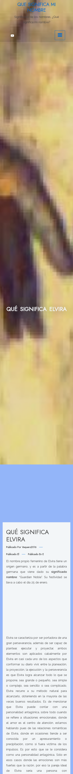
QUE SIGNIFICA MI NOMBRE (36, 7)
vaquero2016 (29, 547)
